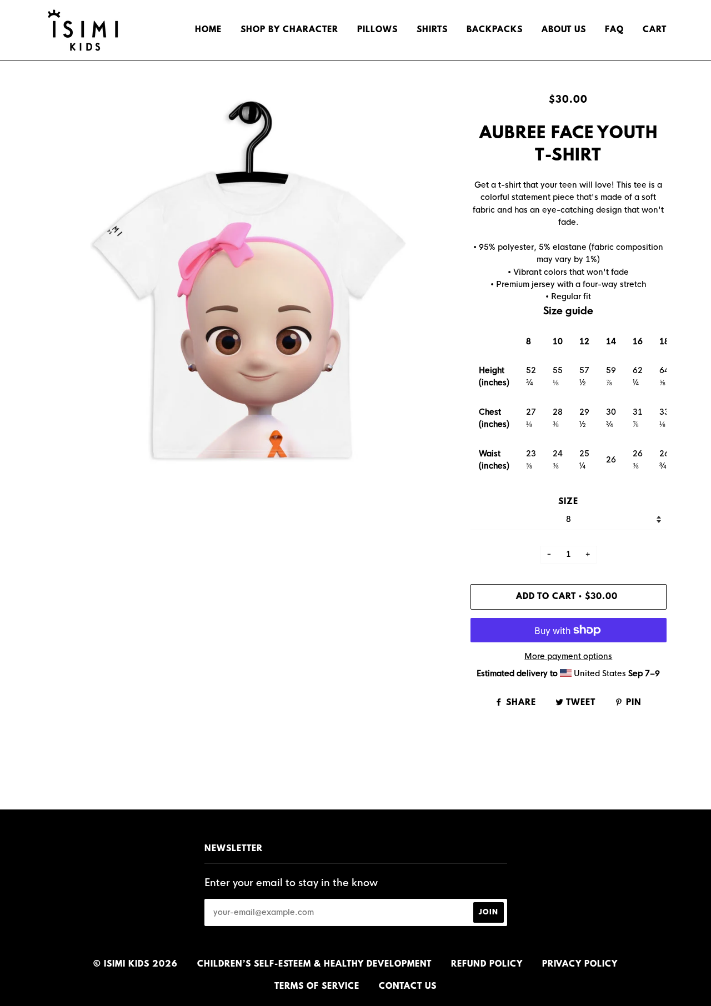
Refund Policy (487, 964)
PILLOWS (377, 30)
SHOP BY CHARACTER (289, 30)
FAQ (614, 30)
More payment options (568, 656)
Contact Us (408, 987)
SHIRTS (432, 30)
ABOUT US (564, 30)
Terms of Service (316, 987)
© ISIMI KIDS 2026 (135, 964)
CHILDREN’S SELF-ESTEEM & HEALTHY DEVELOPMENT (314, 964)
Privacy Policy (580, 964)
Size (568, 502)
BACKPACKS (495, 30)
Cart (655, 30)
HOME (208, 30)
